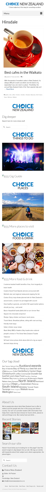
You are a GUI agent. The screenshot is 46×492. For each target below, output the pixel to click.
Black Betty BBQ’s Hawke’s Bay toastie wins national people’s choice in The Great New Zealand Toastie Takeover (21, 333)
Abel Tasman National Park (10, 366)
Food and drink (15, 77)
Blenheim (10, 371)
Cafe (10, 95)
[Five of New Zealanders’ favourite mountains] (15, 425)
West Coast (17, 392)
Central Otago (35, 371)
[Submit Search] (3, 127)
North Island (39, 95)
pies (19, 384)
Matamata (33, 95)
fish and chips (12, 375)
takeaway (23, 386)
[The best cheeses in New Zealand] (15, 431)
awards (6, 95)
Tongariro (17, 389)
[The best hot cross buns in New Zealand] (34, 425)
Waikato (15, 97)
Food (22, 375)
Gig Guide (15, 176)
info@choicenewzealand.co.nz (14, 481)
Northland (39, 381)
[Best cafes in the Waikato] (23, 48)
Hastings (34, 376)
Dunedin (34, 373)
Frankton (18, 95)
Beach (28, 369)
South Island (10, 386)
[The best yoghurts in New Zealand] (6, 431)
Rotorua (35, 384)
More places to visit (21, 226)
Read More (10, 89)
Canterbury (23, 370)
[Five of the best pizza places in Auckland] (6, 425)
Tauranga (6, 389)
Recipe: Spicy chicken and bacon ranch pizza (19, 317)
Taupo (5, 97)
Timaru (13, 389)
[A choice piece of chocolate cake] (24, 425)
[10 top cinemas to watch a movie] (34, 431)
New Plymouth (13, 381)
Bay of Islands (7, 368)
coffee (13, 95)
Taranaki (30, 387)
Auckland (25, 365)
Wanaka (31, 389)
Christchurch (8, 373)
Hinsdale (28, 95)
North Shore (6, 384)
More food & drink (20, 279)
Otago (14, 383)
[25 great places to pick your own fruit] (24, 431)
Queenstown (26, 383)
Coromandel (26, 373)
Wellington (7, 391)
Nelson (5, 381)
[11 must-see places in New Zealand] (6, 437)
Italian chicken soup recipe (13, 327)
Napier (40, 378)
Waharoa (10, 97)
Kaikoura (16, 378)
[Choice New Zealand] (24, 3)
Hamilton (23, 95)
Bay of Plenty (19, 368)
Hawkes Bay (7, 378)
